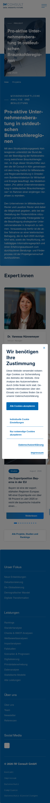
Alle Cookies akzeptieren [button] (22, 406)
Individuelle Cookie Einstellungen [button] (19, 421)
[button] (44, 347)
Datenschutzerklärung (31, 445)
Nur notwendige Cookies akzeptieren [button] (22, 433)
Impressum (37, 452)
